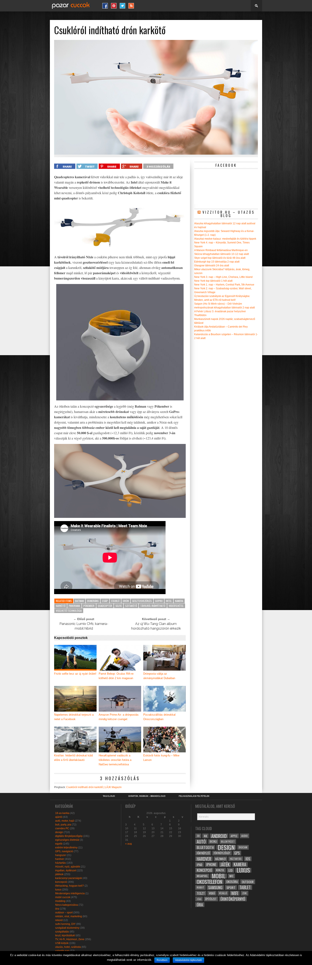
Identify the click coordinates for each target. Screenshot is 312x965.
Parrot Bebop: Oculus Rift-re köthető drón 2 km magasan (116, 676)
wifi (234, 893)
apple (234, 836)
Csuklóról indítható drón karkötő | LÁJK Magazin (94, 787)
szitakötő (131, 606)
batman (79, 601)
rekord (59, 920)
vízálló (223, 893)
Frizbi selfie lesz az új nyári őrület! (75, 673)
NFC (231, 876)
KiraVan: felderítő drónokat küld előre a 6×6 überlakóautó (73, 758)
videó (212, 893)
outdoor (248, 881)
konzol (220, 870)
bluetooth (205, 847)
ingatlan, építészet (65, 870)
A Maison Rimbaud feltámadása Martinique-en (221, 250)
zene (244, 893)
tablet (245, 887)
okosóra (232, 881)
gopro (159, 601)
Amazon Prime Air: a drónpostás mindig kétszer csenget (119, 717)
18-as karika (62, 813)
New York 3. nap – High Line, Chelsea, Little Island (223, 277)
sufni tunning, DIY (65, 924)
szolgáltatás (62, 931)
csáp (105, 601)
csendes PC (62, 828)
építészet (210, 899)
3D (198, 836)
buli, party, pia (63, 824)
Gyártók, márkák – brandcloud (146, 796)
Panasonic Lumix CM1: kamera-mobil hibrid (83, 626)
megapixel (202, 876)
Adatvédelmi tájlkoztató (188, 960)
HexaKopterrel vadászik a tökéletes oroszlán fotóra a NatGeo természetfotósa (115, 760)
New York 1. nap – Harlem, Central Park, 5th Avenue (224, 284)
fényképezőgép (222, 853)
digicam (243, 847)
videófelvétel (176, 606)
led (230, 870)
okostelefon (209, 881)
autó (201, 841)
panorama (74, 606)
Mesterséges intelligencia (70, 893)
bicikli (213, 841)
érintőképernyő (233, 899)
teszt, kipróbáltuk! (65, 935)
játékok (59, 874)
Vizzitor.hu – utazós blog (228, 214)
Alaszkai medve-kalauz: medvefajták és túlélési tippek (225, 238)
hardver (59, 859)
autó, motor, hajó (64, 820)
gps (237, 853)
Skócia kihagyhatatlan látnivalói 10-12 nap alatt (221, 254)
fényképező (203, 853)
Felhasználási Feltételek (194, 796)
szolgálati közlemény (67, 927)
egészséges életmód (67, 839)
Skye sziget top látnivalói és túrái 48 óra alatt (219, 257)
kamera (179, 601)
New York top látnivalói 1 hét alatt (213, 280)
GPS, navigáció (64, 851)
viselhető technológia (69, 610)
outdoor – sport (64, 912)
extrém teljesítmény (66, 847)
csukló (115, 601)
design (59, 832)
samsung (215, 887)
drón (126, 601)
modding (60, 901)
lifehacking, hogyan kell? (69, 885)
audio (244, 836)
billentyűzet (228, 841)
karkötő (60, 606)
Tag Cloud (109, 796)
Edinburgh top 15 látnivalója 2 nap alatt (216, 261)
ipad (199, 864)
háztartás (60, 862)
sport (230, 887)
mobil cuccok (62, 897)
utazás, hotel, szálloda (68, 946)
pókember (88, 606)
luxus (58, 889)
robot (200, 887)
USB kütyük (62, 943)
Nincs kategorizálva (66, 904)
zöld (199, 899)
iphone (211, 864)
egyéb (58, 843)
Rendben (162, 960)
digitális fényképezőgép (69, 836)
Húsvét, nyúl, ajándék (67, 866)
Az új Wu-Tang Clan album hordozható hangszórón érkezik (156, 626)
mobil (218, 876)
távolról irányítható (152, 606)
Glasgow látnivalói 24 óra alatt (211, 265)
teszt (201, 893)
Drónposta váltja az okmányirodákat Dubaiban (159, 676)
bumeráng (93, 601)
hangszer (60, 855)
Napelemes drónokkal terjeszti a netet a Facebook (74, 717)
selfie (118, 606)
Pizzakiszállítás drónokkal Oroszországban (159, 717)
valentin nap (62, 950)
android (219, 836)
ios (248, 858)
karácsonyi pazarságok (68, 878)
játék (225, 864)
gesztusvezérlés (142, 601)
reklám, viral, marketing (68, 916)
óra (57, 908)
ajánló (58, 816)
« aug (128, 843)
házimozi (220, 859)
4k (205, 836)
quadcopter (105, 606)
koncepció (61, 881)
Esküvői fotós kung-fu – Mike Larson (161, 758)
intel (169, 601)
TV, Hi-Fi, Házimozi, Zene (69, 939)
